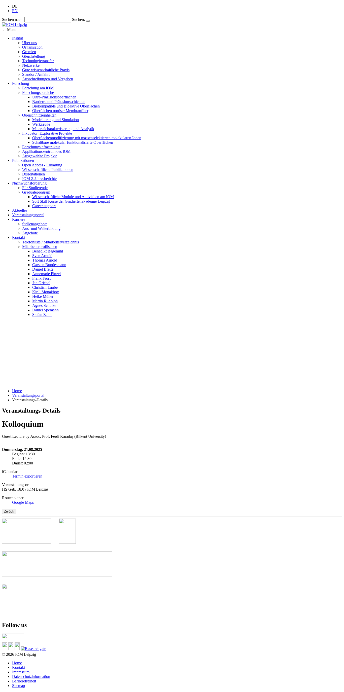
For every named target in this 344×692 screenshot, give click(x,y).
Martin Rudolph (45, 301)
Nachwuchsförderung (29, 183)
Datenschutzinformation (31, 676)
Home (17, 391)
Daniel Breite (42, 269)
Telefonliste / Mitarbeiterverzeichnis (50, 242)
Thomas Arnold (44, 260)
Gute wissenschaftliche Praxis (46, 70)
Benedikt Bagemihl (47, 251)
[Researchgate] (34, 648)
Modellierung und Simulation (55, 120)
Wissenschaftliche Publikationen (47, 169)
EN (15, 11)
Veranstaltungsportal (28, 215)
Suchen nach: (12, 19)
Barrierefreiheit (24, 681)
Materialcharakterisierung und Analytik (63, 129)
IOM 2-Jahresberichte (39, 178)
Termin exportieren (27, 476)
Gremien (29, 52)
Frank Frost (41, 278)
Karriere (18, 219)
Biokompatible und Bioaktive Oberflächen (66, 106)
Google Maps (23, 502)
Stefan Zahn (42, 314)
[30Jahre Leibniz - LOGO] (30, 542)
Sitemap (18, 685)
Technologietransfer (38, 61)
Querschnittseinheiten (39, 115)
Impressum (20, 672)
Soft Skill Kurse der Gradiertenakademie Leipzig (71, 201)
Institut (17, 38)
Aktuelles (19, 210)
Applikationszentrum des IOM (46, 151)
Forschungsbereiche (38, 92)
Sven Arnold (42, 255)
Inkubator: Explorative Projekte (47, 133)
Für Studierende (35, 188)
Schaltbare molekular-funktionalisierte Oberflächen (72, 142)
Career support (44, 206)
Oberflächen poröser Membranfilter (60, 110)
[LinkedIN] (5, 648)
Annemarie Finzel (46, 274)
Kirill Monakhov (45, 292)
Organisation (32, 47)
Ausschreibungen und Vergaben (47, 79)
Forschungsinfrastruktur (41, 147)
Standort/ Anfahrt (36, 74)
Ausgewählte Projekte (39, 156)
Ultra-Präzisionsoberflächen (54, 97)
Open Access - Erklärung (42, 165)
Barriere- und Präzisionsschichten (58, 101)
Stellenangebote (34, 224)
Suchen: (78, 19)
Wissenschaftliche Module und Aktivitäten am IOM (73, 197)
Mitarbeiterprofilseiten (39, 246)
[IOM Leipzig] (14, 24)
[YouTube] (18, 648)
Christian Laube (45, 287)
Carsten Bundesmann (49, 265)
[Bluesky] (11, 648)
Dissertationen (33, 174)
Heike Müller (42, 296)
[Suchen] (88, 21)
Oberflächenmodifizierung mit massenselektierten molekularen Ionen (86, 138)
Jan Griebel (41, 283)
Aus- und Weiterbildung (41, 228)
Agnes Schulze (44, 305)
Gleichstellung (33, 56)
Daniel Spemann (45, 310)
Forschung (20, 83)
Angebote (30, 233)
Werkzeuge (41, 124)
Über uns (29, 43)
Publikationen (23, 160)
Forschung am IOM (38, 88)
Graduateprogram (36, 192)
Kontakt (18, 237)
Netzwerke (31, 65)
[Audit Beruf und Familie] (71, 542)
